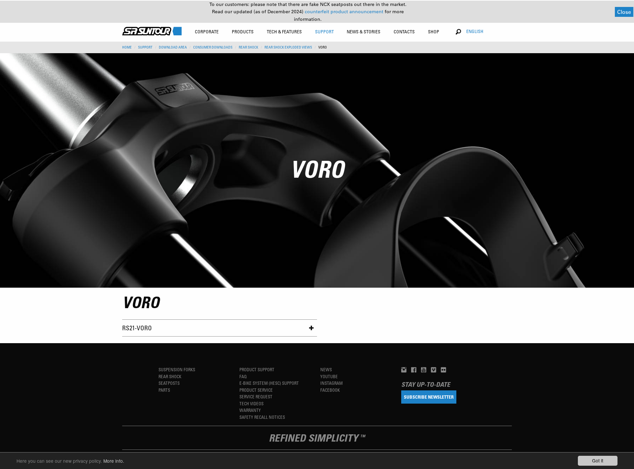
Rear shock (169, 376)
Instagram (331, 383)
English (474, 31)
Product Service (256, 390)
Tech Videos (251, 403)
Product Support (256, 369)
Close (624, 11)
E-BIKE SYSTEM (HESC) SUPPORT (269, 383)
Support (145, 47)
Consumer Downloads (212, 47)
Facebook (330, 390)
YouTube (329, 376)
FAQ (243, 376)
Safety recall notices (262, 417)
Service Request (255, 396)
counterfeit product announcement (345, 12)
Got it (597, 460)
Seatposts (169, 383)
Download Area (173, 47)
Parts (164, 390)
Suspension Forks (176, 369)
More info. (113, 460)
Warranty (250, 410)
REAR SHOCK (248, 47)
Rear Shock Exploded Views (288, 47)
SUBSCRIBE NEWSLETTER (429, 397)
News (326, 369)
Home (127, 47)
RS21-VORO (137, 328)
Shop (433, 31)
